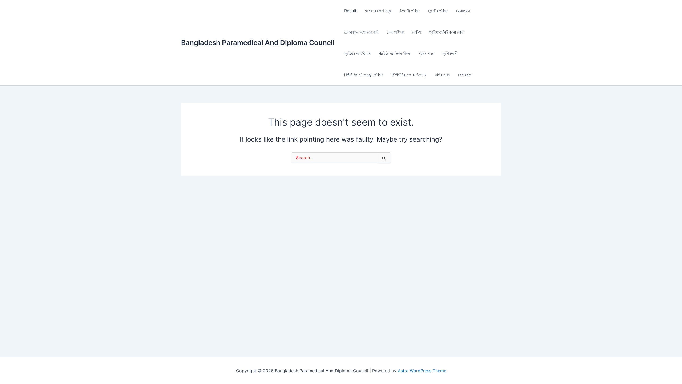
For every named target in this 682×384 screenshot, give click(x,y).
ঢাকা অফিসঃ (395, 32)
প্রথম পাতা (426, 53)
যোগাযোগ (464, 74)
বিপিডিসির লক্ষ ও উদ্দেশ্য (409, 74)
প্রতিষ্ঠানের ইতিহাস (357, 53)
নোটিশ (416, 32)
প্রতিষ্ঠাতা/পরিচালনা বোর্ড (446, 32)
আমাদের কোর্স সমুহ (378, 10)
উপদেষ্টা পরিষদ (410, 10)
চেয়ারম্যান (463, 10)
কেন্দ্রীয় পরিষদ (438, 10)
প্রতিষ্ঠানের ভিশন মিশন (394, 53)
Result (350, 10)
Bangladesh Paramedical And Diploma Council (258, 42)
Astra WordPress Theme (422, 370)
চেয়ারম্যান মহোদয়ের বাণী (361, 32)
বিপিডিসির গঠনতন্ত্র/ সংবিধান (363, 74)
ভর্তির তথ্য (442, 74)
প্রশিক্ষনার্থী (449, 53)
